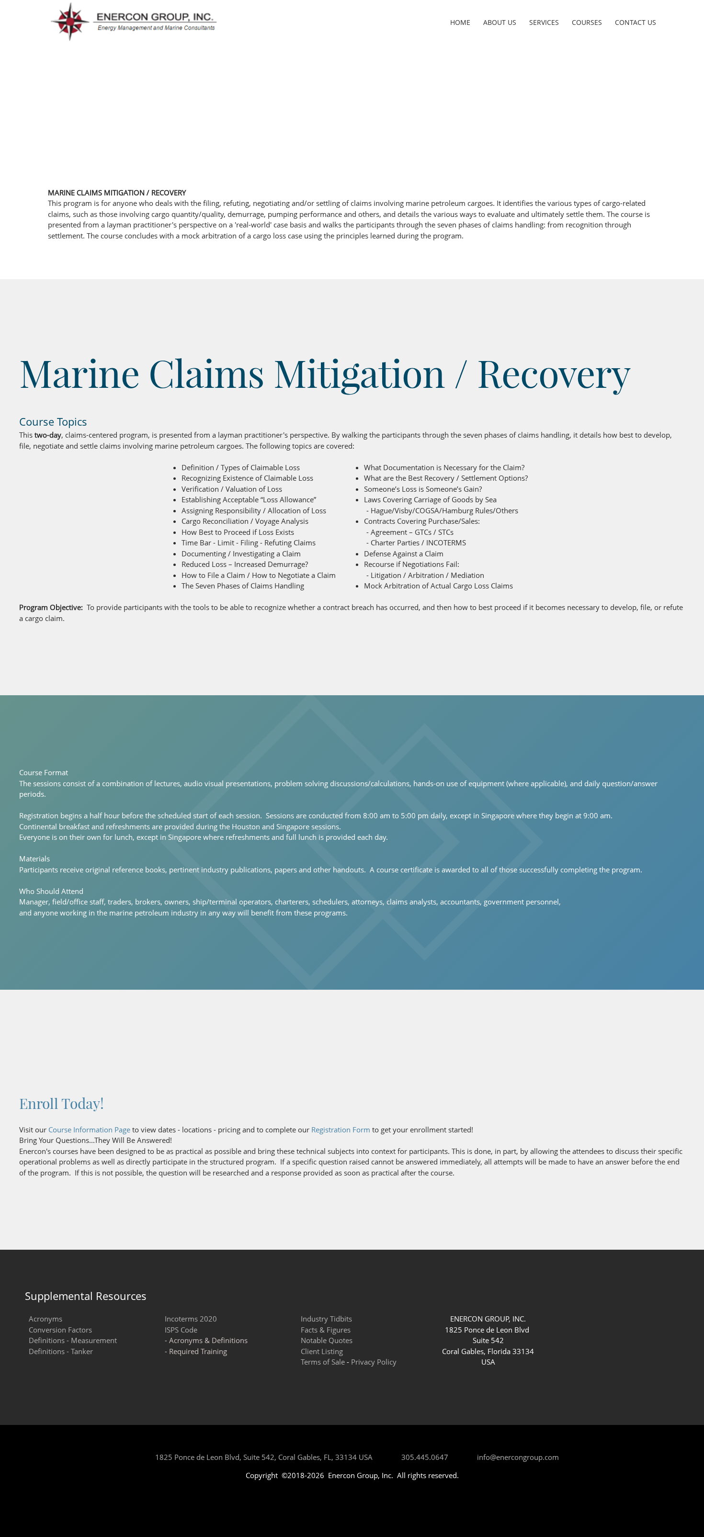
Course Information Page (89, 1129)
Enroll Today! (61, 1103)
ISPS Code (181, 1329)
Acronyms (45, 1318)
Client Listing (322, 1351)
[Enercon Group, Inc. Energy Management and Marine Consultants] (134, 21)
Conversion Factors (60, 1329)
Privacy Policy (374, 1362)
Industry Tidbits (326, 1318)
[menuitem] (460, 23)
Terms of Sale (323, 1362)
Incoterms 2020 (191, 1318)
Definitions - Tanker (61, 1351)
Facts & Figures (326, 1329)
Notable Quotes (326, 1340)
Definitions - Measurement (73, 1340)
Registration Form (340, 1129)
